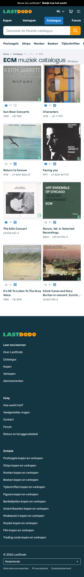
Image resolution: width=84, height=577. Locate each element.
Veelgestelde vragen (16, 412)
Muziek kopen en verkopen (20, 523)
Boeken (53, 43)
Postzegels (11, 43)
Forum (76, 20)
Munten (39, 43)
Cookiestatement (61, 568)
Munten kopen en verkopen (20, 472)
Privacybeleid (40, 568)
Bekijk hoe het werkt (54, 3)
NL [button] (58, 11)
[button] (71, 11)
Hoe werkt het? (13, 405)
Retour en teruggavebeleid (20, 434)
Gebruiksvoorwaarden (16, 568)
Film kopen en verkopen (18, 530)
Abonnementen (13, 381)
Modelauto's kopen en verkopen (23, 516)
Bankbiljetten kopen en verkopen (24, 501)
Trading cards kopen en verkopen (24, 537)
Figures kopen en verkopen (20, 494)
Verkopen (29, 20)
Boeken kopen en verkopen (20, 480)
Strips (26, 43)
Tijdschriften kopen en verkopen (24, 487)
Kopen (7, 20)
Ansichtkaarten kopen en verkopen (26, 508)
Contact (8, 419)
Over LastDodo (13, 352)
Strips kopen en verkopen (19, 465)
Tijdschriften (70, 43)
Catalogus (54, 20)
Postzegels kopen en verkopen (23, 458)
